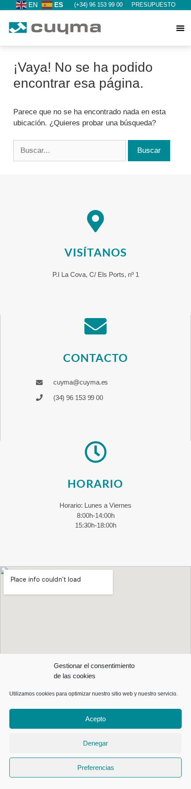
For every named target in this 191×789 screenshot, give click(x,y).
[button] (180, 28)
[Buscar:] (70, 150)
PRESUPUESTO (153, 4)
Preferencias (95, 767)
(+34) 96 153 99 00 (98, 4)
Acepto (95, 719)
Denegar (95, 743)
